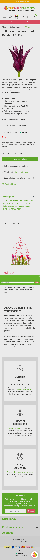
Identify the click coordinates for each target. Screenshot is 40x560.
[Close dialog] (39, 276)
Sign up (36, 282)
